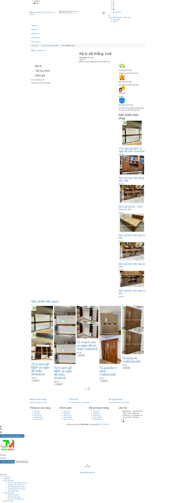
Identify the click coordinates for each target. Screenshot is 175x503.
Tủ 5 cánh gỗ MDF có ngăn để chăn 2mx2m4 (63, 372)
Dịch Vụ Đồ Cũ (36, 42)
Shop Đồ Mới (35, 38)
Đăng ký (115, 21)
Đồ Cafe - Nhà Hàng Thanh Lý (18, 483)
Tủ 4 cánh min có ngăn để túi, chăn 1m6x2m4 (87, 345)
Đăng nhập (116, 19)
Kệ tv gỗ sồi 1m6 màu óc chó (132, 265)
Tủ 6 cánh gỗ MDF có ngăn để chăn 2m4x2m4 (131, 150)
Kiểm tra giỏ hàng (22, 462)
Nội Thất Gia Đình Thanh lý (17, 487)
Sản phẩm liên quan (45, 301)
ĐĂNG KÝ (92, 473)
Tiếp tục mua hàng (7, 462)
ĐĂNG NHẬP (84, 473)
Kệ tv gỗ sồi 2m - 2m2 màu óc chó (130, 208)
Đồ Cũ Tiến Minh (103, 424)
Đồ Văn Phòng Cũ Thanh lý (17, 489)
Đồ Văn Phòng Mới (14, 497)
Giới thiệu (34, 29)
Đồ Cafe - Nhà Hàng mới (16, 499)
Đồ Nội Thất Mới (13, 495)
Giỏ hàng (118, 12)
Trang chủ (34, 25)
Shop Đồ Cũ (35, 34)
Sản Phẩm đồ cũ (13, 491)
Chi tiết (36, 380)
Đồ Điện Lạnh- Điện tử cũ (16, 485)
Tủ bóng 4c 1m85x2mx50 (131, 360)
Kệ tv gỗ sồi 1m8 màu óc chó (132, 236)
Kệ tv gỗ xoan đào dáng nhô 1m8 (131, 179)
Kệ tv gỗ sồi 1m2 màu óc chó (132, 292)
